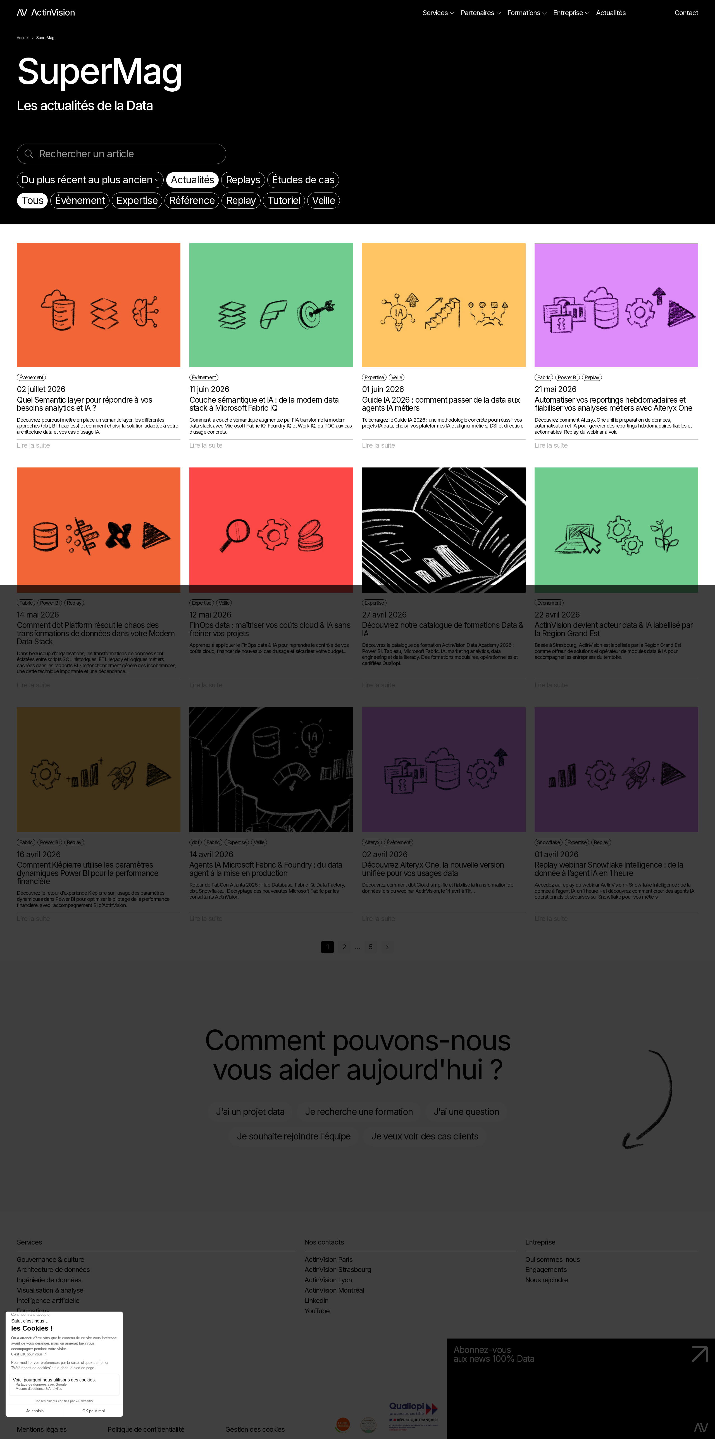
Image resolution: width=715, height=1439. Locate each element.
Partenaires (477, 13)
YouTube (317, 1311)
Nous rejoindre (546, 1280)
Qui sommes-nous (552, 1259)
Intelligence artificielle (48, 1300)
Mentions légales (41, 1429)
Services (435, 13)
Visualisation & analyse (50, 1290)
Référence (191, 200)
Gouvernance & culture (50, 1259)
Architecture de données (53, 1269)
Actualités (610, 13)
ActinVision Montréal (334, 1290)
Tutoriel (284, 200)
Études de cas (303, 180)
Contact (686, 13)
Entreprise (568, 13)
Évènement (80, 200)
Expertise (137, 200)
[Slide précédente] (387, 947)
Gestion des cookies (255, 1429)
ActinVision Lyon (328, 1280)
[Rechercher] (29, 153)
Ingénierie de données (49, 1280)
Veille (323, 200)
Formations (523, 13)
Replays (243, 180)
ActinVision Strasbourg (337, 1269)
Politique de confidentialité (146, 1429)
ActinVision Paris (328, 1259)
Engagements (545, 1269)
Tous (32, 200)
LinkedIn (316, 1300)
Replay (241, 200)
